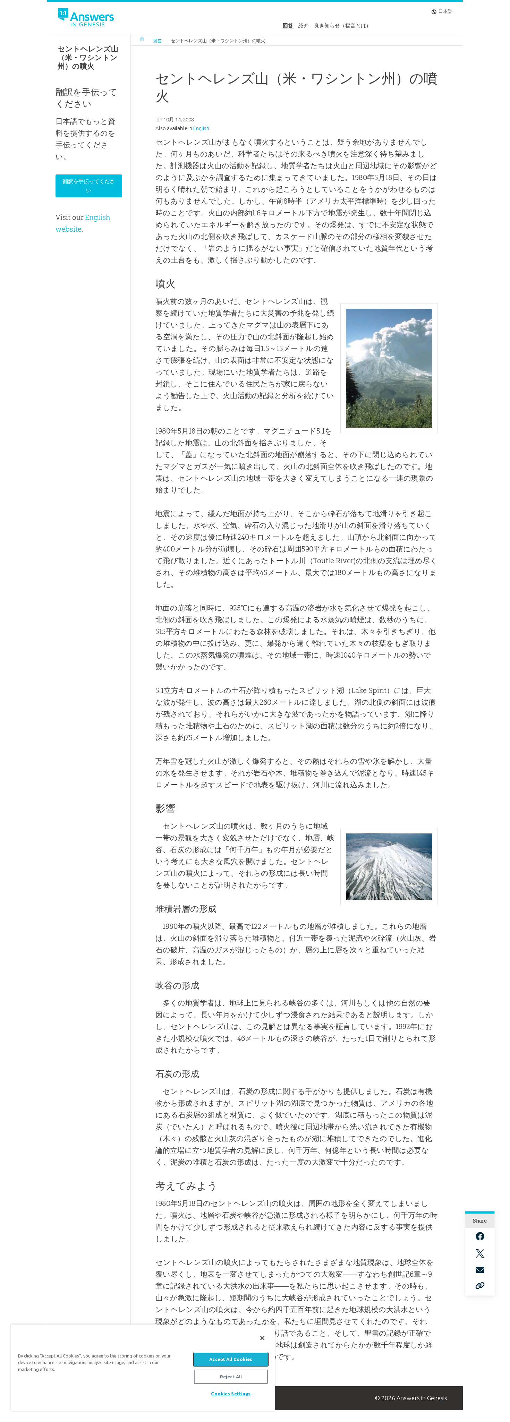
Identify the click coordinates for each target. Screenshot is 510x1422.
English (201, 128)
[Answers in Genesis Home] (87, 19)
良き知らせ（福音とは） (342, 25)
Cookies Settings (230, 1393)
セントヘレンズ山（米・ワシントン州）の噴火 (218, 40)
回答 (288, 25)
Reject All (231, 1376)
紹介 (303, 25)
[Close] (262, 1338)
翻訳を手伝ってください (89, 185)
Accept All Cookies (230, 1359)
